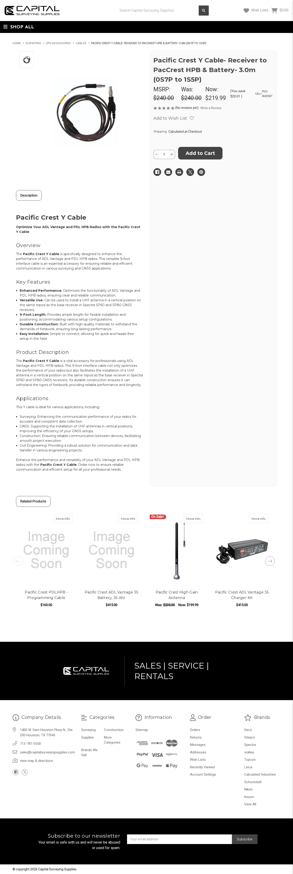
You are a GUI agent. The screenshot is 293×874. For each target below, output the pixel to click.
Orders (195, 730)
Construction (114, 730)
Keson (249, 797)
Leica (248, 767)
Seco (248, 730)
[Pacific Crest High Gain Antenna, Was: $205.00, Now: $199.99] (177, 550)
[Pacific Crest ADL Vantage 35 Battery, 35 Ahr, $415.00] (111, 550)
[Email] (168, 172)
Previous (18, 561)
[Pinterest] (201, 172)
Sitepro (249, 737)
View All (250, 804)
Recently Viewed (202, 767)
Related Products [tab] (33, 501)
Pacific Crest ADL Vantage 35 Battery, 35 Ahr (111, 595)
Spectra (250, 745)
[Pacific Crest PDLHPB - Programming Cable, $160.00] (46, 550)
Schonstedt (253, 782)
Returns (196, 737)
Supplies (87, 737)
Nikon (248, 789)
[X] (190, 172)
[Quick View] (67, 518)
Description (28, 195)
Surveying (88, 730)
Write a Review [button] (211, 108)
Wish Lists (259, 10)
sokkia (249, 752)
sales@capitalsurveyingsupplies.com (47, 752)
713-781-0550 (30, 744)
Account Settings (203, 774)
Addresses (198, 752)
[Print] (179, 172)
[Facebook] (157, 172)
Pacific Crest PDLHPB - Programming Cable (46, 595)
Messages (198, 745)
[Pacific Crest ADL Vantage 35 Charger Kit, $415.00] (242, 550)
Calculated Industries (260, 774)
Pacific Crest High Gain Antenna (177, 595)
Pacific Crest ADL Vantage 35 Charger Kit (242, 595)
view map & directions (36, 761)
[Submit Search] (204, 10)
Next (270, 561)
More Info (64, 519)
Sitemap (142, 730)
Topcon (250, 760)
